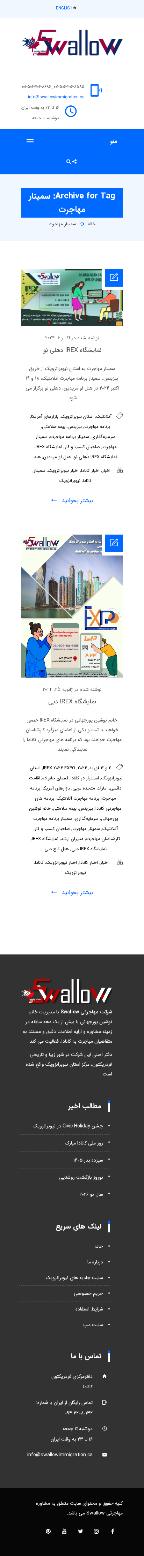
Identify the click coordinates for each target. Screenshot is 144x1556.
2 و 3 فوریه (100, 768)
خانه (91, 224)
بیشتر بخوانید (76, 500)
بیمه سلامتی (53, 426)
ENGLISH (64, 8)
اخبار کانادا (90, 470)
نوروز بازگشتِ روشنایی (81, 1177)
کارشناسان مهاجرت (103, 839)
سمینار (39, 470)
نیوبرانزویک (69, 480)
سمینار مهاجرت (62, 224)
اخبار (106, 470)
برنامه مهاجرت (97, 426)
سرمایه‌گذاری (103, 436)
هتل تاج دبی (56, 849)
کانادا (87, 480)
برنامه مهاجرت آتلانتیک (78, 798)
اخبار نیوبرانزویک (63, 470)
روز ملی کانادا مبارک (84, 1143)
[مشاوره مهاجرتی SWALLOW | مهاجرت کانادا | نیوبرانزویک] (72, 42)
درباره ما (95, 1262)
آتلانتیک (103, 416)
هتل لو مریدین (57, 457)
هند (37, 457)
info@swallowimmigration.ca (56, 97)
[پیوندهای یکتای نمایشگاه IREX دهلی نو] (72, 324)
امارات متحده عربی (90, 788)
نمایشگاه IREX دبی (72, 702)
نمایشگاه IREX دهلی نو (72, 350)
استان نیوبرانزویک (77, 416)
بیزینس (75, 426)
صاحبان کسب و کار (82, 447)
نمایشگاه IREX (49, 447)
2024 (82, 768)
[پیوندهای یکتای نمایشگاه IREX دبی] (72, 676)
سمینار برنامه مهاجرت (69, 436)
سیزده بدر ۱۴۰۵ (88, 1160)
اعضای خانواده (55, 778)
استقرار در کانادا (85, 778)
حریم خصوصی (88, 1293)
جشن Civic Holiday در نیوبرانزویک (68, 1126)
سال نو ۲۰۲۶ (91, 1194)
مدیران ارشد (72, 839)
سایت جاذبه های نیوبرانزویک (74, 1278)
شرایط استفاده (89, 1309)
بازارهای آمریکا (44, 416)
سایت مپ (93, 1325)
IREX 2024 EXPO (59, 768)
